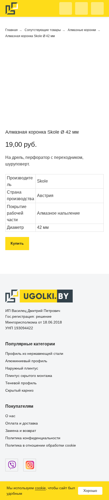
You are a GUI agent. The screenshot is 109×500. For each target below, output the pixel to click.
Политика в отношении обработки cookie (40, 445)
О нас (10, 416)
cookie (40, 488)
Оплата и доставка (21, 423)
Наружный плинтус (21, 368)
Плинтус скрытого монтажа (28, 375)
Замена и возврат (20, 430)
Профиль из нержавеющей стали (34, 353)
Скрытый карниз (19, 390)
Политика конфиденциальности (32, 438)
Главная (11, 30)
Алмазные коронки (82, 30)
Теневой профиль (21, 383)
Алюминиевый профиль (26, 361)
